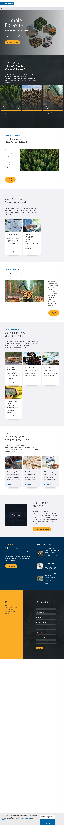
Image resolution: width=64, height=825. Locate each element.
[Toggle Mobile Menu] (61, 3)
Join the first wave (42, 529)
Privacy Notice (48, 680)
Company (41, 627)
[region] (32, 103)
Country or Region (44, 635)
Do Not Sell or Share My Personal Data (47, 817)
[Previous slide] (29, 121)
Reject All (48, 820)
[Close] (62, 819)
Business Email (43, 620)
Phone (40, 643)
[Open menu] (2, 8)
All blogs (11, 566)
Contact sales (12, 42)
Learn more (10, 179)
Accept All (48, 823)
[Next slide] (35, 121)
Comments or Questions (43, 658)
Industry (41, 650)
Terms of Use (28, 818)
